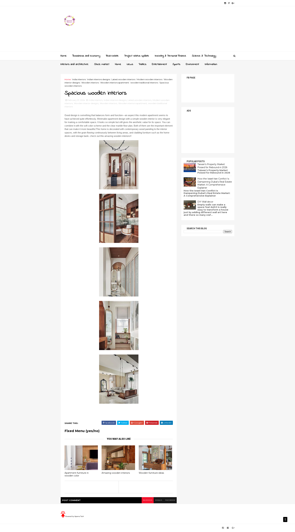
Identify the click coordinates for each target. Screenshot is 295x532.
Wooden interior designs (86, 103)
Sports (176, 64)
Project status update (136, 56)
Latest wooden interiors (123, 79)
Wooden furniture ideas (151, 473)
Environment (192, 64)
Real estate (112, 56)
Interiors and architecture (74, 64)
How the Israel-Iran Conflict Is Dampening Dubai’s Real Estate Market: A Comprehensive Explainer (214, 183)
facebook (170, 500)
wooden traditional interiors (144, 82)
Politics (142, 64)
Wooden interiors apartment (114, 82)
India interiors (79, 79)
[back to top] (285, 519)
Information (211, 64)
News (130, 64)
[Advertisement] (178, 30)
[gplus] (233, 3)
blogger (147, 500)
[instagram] (225, 3)
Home (63, 56)
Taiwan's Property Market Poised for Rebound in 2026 (212, 166)
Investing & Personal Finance (170, 56)
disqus (158, 500)
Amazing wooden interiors (116, 473)
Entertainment (159, 64)
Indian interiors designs (98, 79)
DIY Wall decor (205, 201)
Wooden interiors (90, 82)
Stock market (101, 64)
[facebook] (228, 3)
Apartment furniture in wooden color (77, 474)
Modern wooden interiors (149, 79)
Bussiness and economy (86, 56)
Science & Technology (204, 56)
